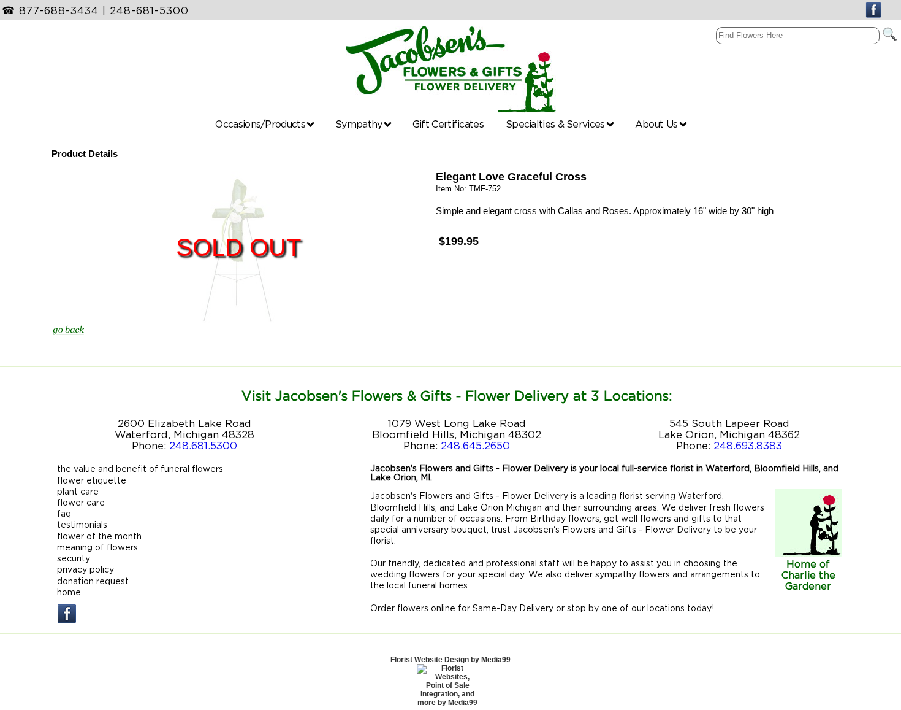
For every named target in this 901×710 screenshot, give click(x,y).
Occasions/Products (261, 123)
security (73, 558)
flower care (81, 502)
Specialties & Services (556, 123)
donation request (93, 580)
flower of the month (99, 536)
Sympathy (360, 123)
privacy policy (85, 569)
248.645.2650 (475, 445)
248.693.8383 (747, 445)
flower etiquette (91, 480)
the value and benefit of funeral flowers (140, 468)
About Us (657, 123)
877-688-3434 (59, 10)
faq (64, 513)
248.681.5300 (203, 445)
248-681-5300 (149, 10)
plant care (78, 491)
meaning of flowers (97, 547)
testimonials (82, 524)
